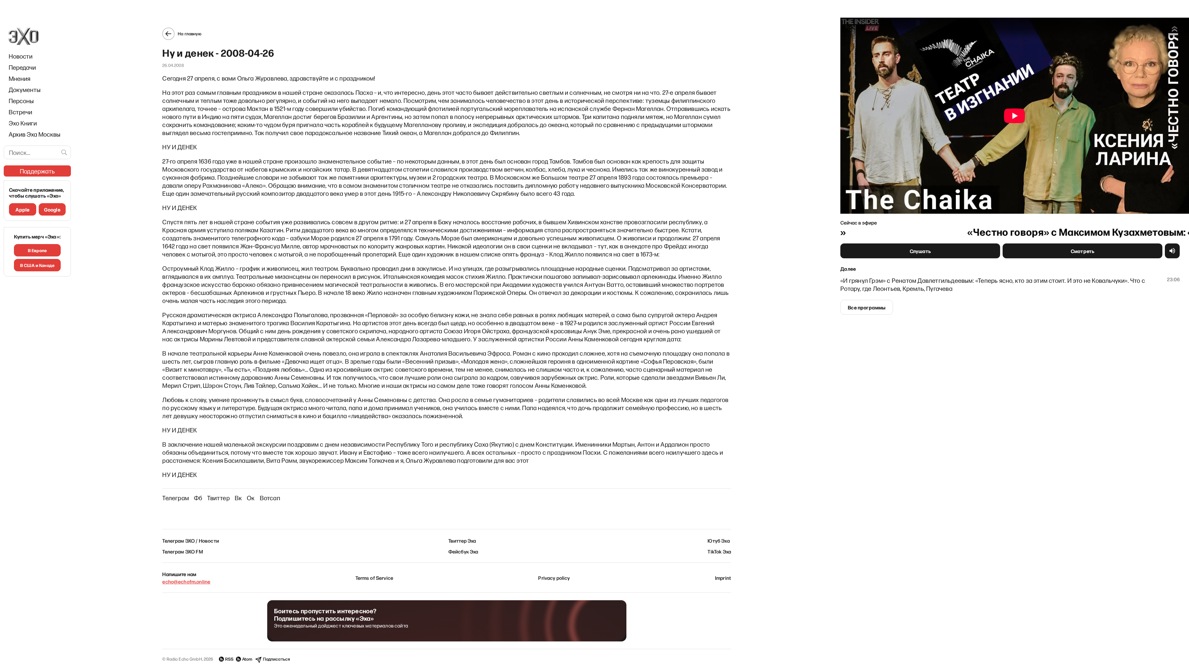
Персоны (21, 101)
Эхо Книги (23, 123)
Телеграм (175, 498)
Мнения (19, 78)
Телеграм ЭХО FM (182, 551)
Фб (198, 498)
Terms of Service (374, 577)
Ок (251, 498)
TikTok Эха (719, 551)
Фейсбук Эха (463, 551)
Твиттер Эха (462, 540)
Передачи (22, 67)
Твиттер (218, 498)
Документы (25, 89)
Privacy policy (554, 577)
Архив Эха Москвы (34, 134)
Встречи (20, 112)
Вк (238, 498)
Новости (21, 56)
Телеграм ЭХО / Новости (190, 540)
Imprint (723, 577)
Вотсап (270, 498)
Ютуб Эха (719, 540)
